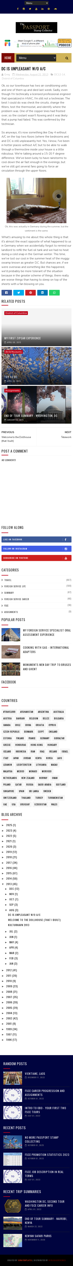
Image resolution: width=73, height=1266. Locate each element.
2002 (9, 1018)
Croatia (40, 725)
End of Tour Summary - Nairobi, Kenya (46, 1220)
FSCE (6, 605)
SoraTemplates (25, 1260)
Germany (44, 738)
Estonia (7, 738)
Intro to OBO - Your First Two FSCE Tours (45, 1110)
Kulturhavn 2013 (18, 925)
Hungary (52, 744)
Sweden (47, 791)
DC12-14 (59, 74)
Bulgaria (59, 718)
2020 (9, 846)
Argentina (43, 711)
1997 (9, 1034)
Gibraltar (59, 738)
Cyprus (52, 725)
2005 (9, 1008)
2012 (9, 970)
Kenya (39, 758)
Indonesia (21, 751)
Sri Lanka (34, 791)
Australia (59, 711)
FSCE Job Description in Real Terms (44, 1174)
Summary (9, 592)
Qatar (18, 784)
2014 (9, 878)
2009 (9, 986)
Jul (11, 931)
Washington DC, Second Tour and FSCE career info (45, 1203)
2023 (9, 830)
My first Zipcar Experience (22, 338)
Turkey (39, 797)
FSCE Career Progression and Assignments (45, 1093)
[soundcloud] (55, 9)
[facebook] (18, 9)
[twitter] (30, 9)
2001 (9, 1023)
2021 (9, 841)
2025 (9, 825)
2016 (9, 868)
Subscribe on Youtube (15, 557)
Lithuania (41, 764)
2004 (9, 1013)
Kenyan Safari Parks (38, 1236)
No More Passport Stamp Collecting (42, 1139)
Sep (11, 904)
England (53, 731)
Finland (20, 738)
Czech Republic (11, 731)
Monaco (33, 771)
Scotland (61, 784)
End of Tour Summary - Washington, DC (30, 415)
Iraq (42, 751)
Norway (43, 777)
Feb (11, 958)
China (28, 725)
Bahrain (20, 718)
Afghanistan (26, 711)
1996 (9, 1040)
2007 (9, 997)
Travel (7, 580)
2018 (9, 857)
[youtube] (36, 9)
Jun (11, 937)
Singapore (8, 791)
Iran (33, 751)
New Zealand (28, 777)
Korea (49, 758)
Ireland (53, 751)
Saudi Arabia (44, 784)
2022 (9, 836)
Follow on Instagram (15, 548)
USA (14, 804)
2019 (9, 852)
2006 (9, 1002)
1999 (9, 1029)
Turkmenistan (55, 797)
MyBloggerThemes (57, 1260)
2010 (9, 981)
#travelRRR (9, 711)
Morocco (47, 771)
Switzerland (10, 797)
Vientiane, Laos (35, 1073)
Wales (54, 804)
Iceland (7, 751)
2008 (9, 992)
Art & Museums (13, 351)
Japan (16, 758)
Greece (7, 744)
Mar (12, 953)
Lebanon (7, 764)
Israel (65, 751)
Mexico (20, 771)
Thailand (26, 797)
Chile (18, 725)
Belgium (33, 718)
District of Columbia (13, 78)
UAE (5, 804)
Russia (29, 784)
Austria (7, 718)
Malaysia (7, 771)
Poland (7, 784)
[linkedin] (42, 9)
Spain (21, 791)
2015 (9, 873)
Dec (12, 889)
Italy (5, 758)
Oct (12, 899)
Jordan (27, 758)
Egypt (41, 731)
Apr (12, 947)
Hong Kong (37, 744)
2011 (9, 975)
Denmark (28, 731)
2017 (9, 862)
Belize (46, 718)
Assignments (12, 390)
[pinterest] (48, 9)
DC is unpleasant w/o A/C (24, 915)
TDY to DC (10, 377)
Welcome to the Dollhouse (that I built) (34, 920)
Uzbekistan (40, 804)
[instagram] (24, 9)
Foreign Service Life (15, 586)
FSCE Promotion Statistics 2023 (47, 1154)
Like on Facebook (12, 539)
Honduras (20, 744)
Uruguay (25, 804)
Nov (12, 894)
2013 (9, 884)
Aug (12, 910)
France (32, 738)
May (12, 942)
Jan (11, 963)
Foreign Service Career (16, 599)
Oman (55, 777)
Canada (6, 725)
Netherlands (10, 777)
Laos (59, 758)
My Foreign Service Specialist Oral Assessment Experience (47, 632)
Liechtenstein (24, 764)
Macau (54, 764)
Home (7, 58)
